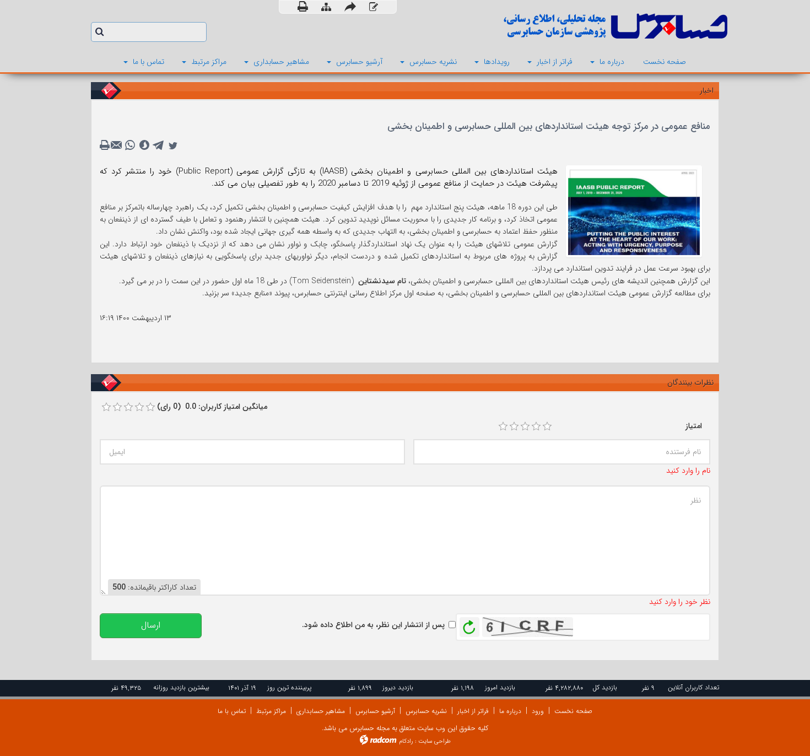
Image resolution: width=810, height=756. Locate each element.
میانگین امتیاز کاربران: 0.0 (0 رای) (212, 407)
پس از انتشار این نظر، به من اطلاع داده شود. (373, 625)
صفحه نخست (573, 711)
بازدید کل (604, 687)
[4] (536, 426)
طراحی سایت (434, 741)
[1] (503, 426)
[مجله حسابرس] (570, 26)
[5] (547, 426)
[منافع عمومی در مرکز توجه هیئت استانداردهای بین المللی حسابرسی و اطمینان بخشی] (634, 210)
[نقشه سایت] (326, 7)
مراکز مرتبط (271, 711)
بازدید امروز (500, 687)
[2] (514, 426)
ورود (538, 711)
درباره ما (510, 711)
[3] (525, 426)
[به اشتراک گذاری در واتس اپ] (130, 145)
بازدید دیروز (397, 687)
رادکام (406, 741)
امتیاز (693, 426)
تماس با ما (232, 711)
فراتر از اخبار (473, 711)
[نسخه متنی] (106, 145)
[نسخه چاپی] (303, 7)
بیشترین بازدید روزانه (181, 687)
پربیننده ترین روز (289, 687)
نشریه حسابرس (426, 711)
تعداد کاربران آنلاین (693, 687)
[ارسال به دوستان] (350, 7)
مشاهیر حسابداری (320, 711)
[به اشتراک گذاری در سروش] (144, 145)
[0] (106, 407)
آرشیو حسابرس (375, 711)
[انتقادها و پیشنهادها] (373, 7)
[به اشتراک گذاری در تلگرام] (159, 145)
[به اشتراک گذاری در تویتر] (173, 145)
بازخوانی (469, 624)
